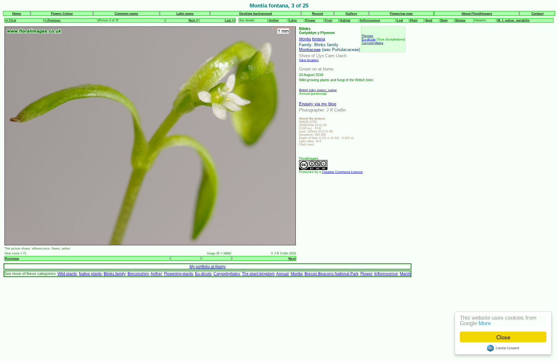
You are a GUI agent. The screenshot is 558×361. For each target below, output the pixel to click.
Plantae (367, 35)
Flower (310, 20)
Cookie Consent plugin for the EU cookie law (503, 348)
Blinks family (115, 273)
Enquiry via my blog (317, 103)
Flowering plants (178, 273)
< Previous (52, 20)
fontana (318, 39)
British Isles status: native (318, 90)
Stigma (460, 20)
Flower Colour (62, 13)
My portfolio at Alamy (208, 266)
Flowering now (401, 13)
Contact (537, 13)
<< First (10, 20)
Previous (12, 258)
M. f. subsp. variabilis (514, 20)
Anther (274, 20)
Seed (428, 20)
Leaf (400, 20)
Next (291, 258)
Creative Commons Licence (342, 172)
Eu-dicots (369, 39)
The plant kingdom (258, 273)
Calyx (293, 20)
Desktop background (255, 13)
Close (503, 337)
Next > (193, 20)
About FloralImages (476, 13)
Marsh (405, 273)
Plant (414, 20)
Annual (282, 273)
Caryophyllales (372, 43)
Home (16, 13)
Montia (305, 39)
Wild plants (67, 273)
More (485, 323)
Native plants (90, 273)
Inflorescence (370, 20)
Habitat (345, 20)
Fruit (328, 20)
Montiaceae (310, 49)
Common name (126, 13)
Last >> (230, 20)
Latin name (185, 13)
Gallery (351, 13)
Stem (444, 20)
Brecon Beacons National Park (331, 273)
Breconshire (138, 273)
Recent (317, 13)
